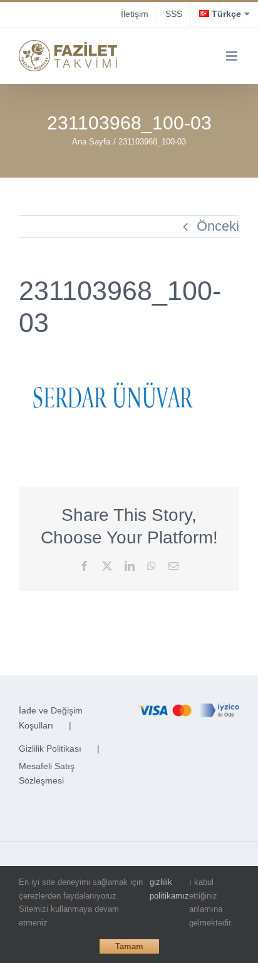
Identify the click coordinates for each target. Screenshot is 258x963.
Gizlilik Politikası (50, 749)
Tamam (129, 946)
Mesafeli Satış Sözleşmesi (47, 773)
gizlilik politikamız (169, 888)
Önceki (218, 226)
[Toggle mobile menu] (232, 56)
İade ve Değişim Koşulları (51, 717)
